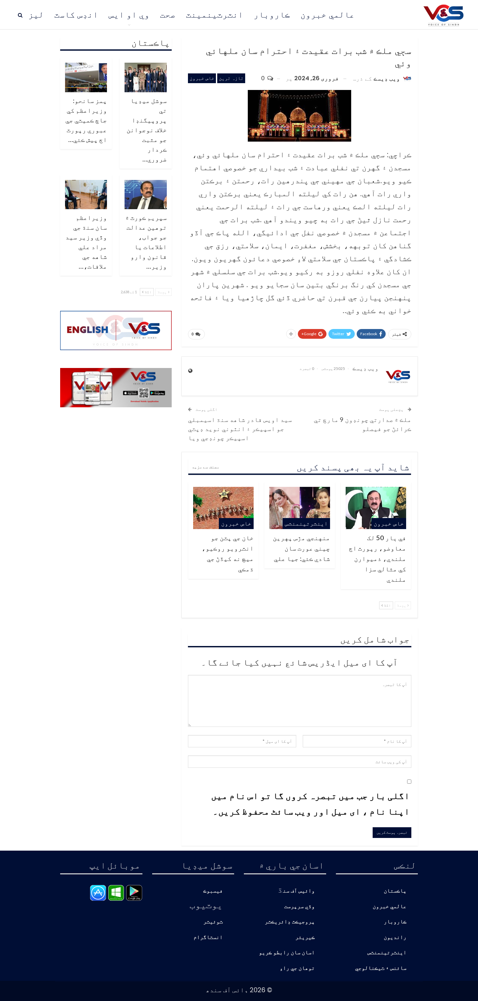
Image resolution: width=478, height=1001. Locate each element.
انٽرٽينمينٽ (214, 14)
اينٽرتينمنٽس (306, 523)
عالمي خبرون (327, 14)
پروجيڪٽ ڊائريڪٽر (290, 922)
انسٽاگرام (208, 937)
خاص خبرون (202, 78)
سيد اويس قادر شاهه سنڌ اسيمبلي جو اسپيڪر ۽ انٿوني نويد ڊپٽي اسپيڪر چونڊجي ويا (240, 428)
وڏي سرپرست (299, 906)
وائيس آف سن (299, 891)
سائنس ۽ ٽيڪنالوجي (380, 968)
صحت (168, 14)
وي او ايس (129, 14)
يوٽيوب (206, 904)
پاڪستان (395, 891)
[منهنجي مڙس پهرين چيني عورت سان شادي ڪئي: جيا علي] (299, 508)
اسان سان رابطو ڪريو (287, 953)
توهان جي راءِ (297, 968)
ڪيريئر (305, 937)
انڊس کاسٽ (76, 14)
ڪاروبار (272, 14)
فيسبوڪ (213, 891)
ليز (36, 14)
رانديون (395, 937)
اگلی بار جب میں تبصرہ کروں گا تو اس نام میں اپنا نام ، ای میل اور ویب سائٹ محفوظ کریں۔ (310, 803)
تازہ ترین (231, 78)
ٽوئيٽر (213, 922)
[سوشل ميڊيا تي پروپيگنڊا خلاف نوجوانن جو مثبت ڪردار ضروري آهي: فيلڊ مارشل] (146, 77)
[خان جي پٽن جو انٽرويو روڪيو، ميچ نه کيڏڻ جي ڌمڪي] (223, 508)
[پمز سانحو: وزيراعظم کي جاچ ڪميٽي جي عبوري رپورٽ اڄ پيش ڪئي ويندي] (86, 77)
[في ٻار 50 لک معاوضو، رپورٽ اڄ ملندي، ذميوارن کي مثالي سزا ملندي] (376, 508)
